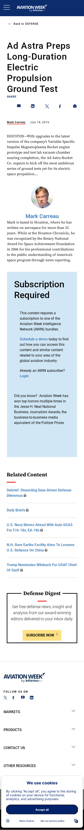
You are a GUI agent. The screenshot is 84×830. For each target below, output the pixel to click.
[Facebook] (14, 698)
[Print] (75, 107)
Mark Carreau (16, 122)
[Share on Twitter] (47, 107)
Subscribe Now (40, 635)
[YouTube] (23, 698)
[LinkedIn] (31, 698)
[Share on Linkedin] (33, 107)
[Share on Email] (19, 107)
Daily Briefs (16, 510)
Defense (32, 23)
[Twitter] (5, 698)
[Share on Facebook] (61, 107)
